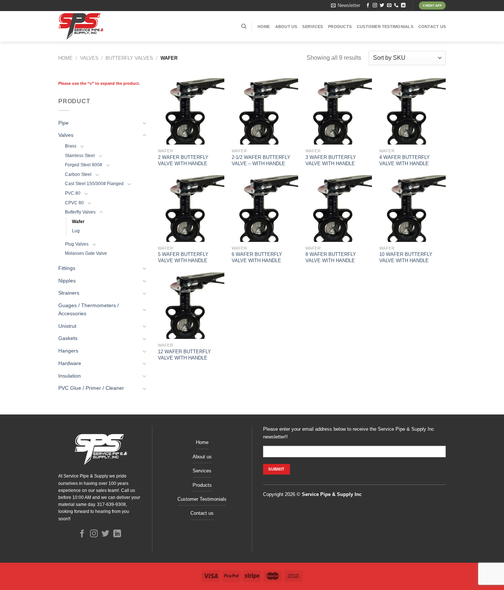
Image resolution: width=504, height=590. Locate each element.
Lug (76, 230)
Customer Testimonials (385, 26)
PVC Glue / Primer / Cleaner (91, 388)
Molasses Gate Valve (86, 253)
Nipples (67, 281)
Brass (70, 146)
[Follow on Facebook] (368, 5)
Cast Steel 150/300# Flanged (94, 183)
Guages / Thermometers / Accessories (88, 309)
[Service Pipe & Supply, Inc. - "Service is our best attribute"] (101, 26)
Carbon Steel (78, 174)
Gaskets (67, 338)
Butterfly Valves (129, 58)
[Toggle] (144, 123)
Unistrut (67, 326)
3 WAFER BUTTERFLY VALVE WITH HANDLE (330, 160)
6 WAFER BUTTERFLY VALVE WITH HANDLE (257, 257)
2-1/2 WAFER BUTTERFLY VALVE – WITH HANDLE (261, 160)
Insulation (69, 376)
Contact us (432, 26)
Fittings (66, 268)
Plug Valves (77, 244)
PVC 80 (72, 193)
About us (286, 26)
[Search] (243, 26)
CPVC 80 (74, 202)
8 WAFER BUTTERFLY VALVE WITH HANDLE (330, 257)
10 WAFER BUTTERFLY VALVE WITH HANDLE (405, 257)
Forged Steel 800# (83, 164)
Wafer (78, 221)
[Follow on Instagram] (375, 5)
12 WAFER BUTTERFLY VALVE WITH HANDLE (184, 355)
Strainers (68, 293)
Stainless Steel (80, 155)
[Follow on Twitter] (382, 5)
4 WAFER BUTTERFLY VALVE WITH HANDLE (404, 160)
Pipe (63, 123)
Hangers (68, 351)
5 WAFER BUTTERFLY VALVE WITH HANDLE (183, 257)
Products (340, 26)
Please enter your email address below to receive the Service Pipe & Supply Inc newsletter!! (348, 432)
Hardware (69, 363)
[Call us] (396, 5)
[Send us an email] (389, 5)
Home (264, 26)
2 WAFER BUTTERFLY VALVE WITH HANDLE (183, 160)
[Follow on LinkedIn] (403, 5)
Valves (89, 58)
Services (312, 26)
